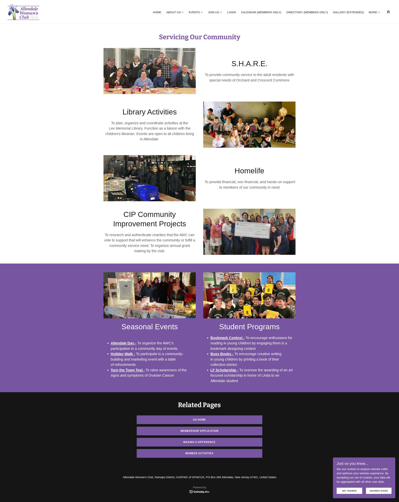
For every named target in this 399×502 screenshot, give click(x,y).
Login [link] (231, 12)
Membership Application (199, 431)
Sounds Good (379, 491)
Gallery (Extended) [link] (348, 12)
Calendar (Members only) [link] (261, 12)
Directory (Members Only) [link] (307, 12)
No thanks (349, 491)
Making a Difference (199, 442)
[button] (175, 12)
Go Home (199, 419)
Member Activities (199, 453)
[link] (23, 11)
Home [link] (157, 12)
